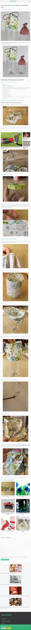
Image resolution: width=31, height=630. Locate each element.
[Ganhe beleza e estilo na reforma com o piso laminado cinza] (15, 582)
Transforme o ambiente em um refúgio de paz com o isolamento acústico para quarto (14, 595)
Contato (3, 623)
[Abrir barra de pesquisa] (29, 1)
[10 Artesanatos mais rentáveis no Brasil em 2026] (15, 571)
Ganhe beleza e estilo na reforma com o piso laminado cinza (10, 584)
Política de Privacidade (6, 621)
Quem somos (4, 618)
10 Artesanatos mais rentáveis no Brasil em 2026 (8, 573)
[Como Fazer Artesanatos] (13, 1)
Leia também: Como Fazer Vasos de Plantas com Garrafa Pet (11, 100)
